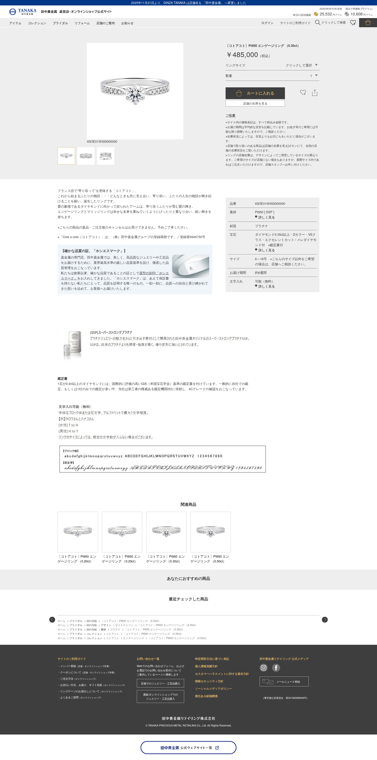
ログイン (267, 23)
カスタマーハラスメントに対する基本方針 (222, 674)
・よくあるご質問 (80, 697)
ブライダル (60, 23)
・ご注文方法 (77, 678)
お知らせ (127, 23)
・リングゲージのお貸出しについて (90, 691)
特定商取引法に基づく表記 (212, 659)
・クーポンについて (87, 672)
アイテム (15, 23)
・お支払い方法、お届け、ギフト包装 (92, 685)
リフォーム (82, 23)
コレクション (37, 23)
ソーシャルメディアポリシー (213, 688)
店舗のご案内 (105, 23)
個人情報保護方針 (206, 666)
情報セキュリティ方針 (209, 681)
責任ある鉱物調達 (206, 696)
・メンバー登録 (84, 666)
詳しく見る (267, 217)
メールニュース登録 (288, 681)
